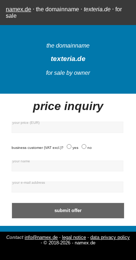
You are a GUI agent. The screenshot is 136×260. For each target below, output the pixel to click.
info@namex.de (41, 237)
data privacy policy (110, 237)
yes (75, 148)
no (89, 148)
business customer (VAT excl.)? (37, 148)
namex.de (18, 9)
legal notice (74, 237)
